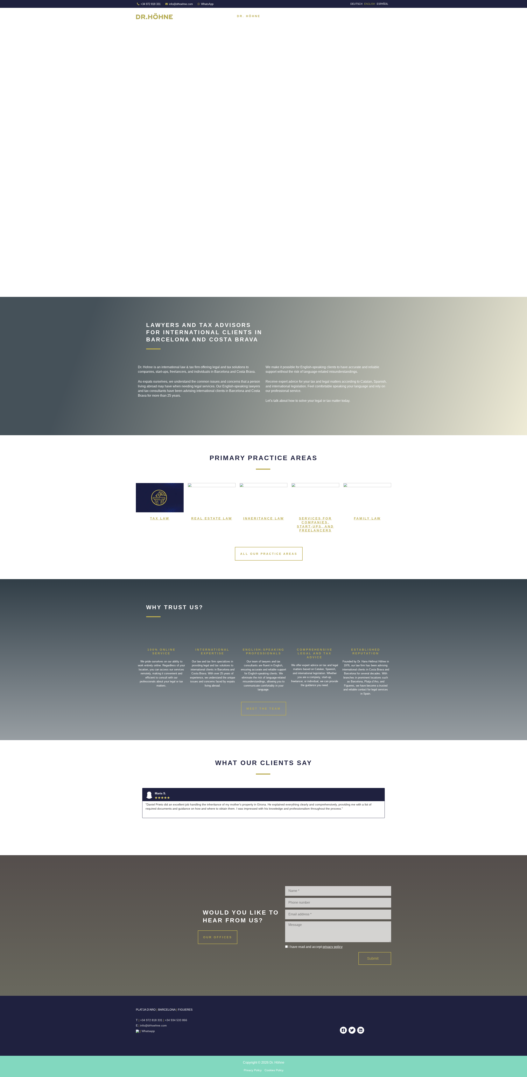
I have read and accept (316, 947)
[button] (139, 803)
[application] (316, 16)
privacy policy (333, 947)
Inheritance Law (263, 518)
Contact (378, 16)
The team (334, 16)
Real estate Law (211, 518)
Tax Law (159, 518)
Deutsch (356, 3)
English (369, 3)
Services (304, 16)
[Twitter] (352, 1030)
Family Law (367, 518)
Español (382, 3)
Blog (357, 16)
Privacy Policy (253, 1070)
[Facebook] (343, 1030)
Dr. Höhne (248, 16)
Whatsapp (149, 1031)
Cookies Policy (274, 1070)
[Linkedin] (360, 1030)
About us (277, 16)
